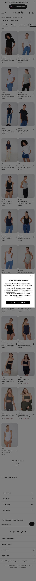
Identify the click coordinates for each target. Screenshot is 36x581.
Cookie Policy (10, 292)
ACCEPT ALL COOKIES (18, 302)
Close (31, 276)
